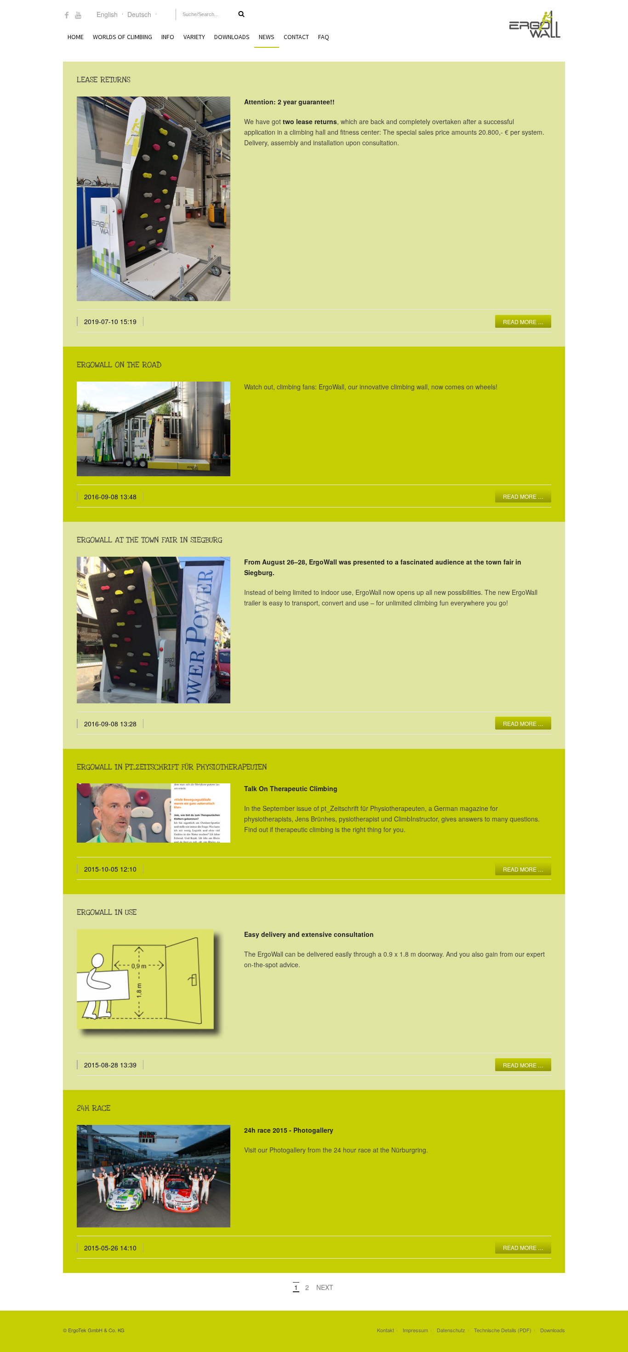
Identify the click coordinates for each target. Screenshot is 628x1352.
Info (167, 37)
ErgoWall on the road (119, 364)
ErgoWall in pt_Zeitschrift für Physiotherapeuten (172, 767)
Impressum (415, 1330)
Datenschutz (451, 1330)
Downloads (232, 37)
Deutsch (139, 14)
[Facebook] (66, 16)
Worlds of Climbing (122, 37)
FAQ (323, 37)
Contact (296, 37)
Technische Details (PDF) (502, 1330)
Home (76, 37)
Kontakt (385, 1330)
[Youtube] (78, 16)
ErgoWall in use (107, 912)
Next (324, 1287)
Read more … (523, 321)
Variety (194, 37)
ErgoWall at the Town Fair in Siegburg (149, 540)
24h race (93, 1108)
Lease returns (103, 79)
